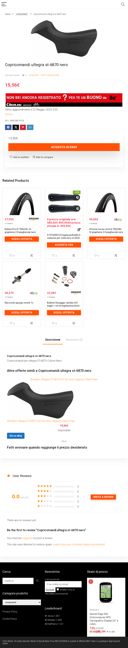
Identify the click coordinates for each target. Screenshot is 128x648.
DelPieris (52, 624)
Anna (51, 616)
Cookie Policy (9, 618)
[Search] (123, 4)
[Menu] (4, 4)
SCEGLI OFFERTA (21, 238)
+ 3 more (9, 223)
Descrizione (52, 339)
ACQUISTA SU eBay (64, 147)
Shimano (9, 114)
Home (7, 14)
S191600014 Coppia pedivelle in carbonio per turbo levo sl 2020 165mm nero (63, 238)
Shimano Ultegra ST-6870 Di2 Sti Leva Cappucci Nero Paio (64, 379)
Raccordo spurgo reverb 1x (19, 302)
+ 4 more (93, 223)
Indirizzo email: (52, 579)
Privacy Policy (9, 611)
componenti (21, 14)
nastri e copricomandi (50, 75)
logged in (27, 538)
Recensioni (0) (74, 339)
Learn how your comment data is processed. (79, 544)
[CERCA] (37, 581)
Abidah (51, 620)
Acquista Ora (64, 244)
